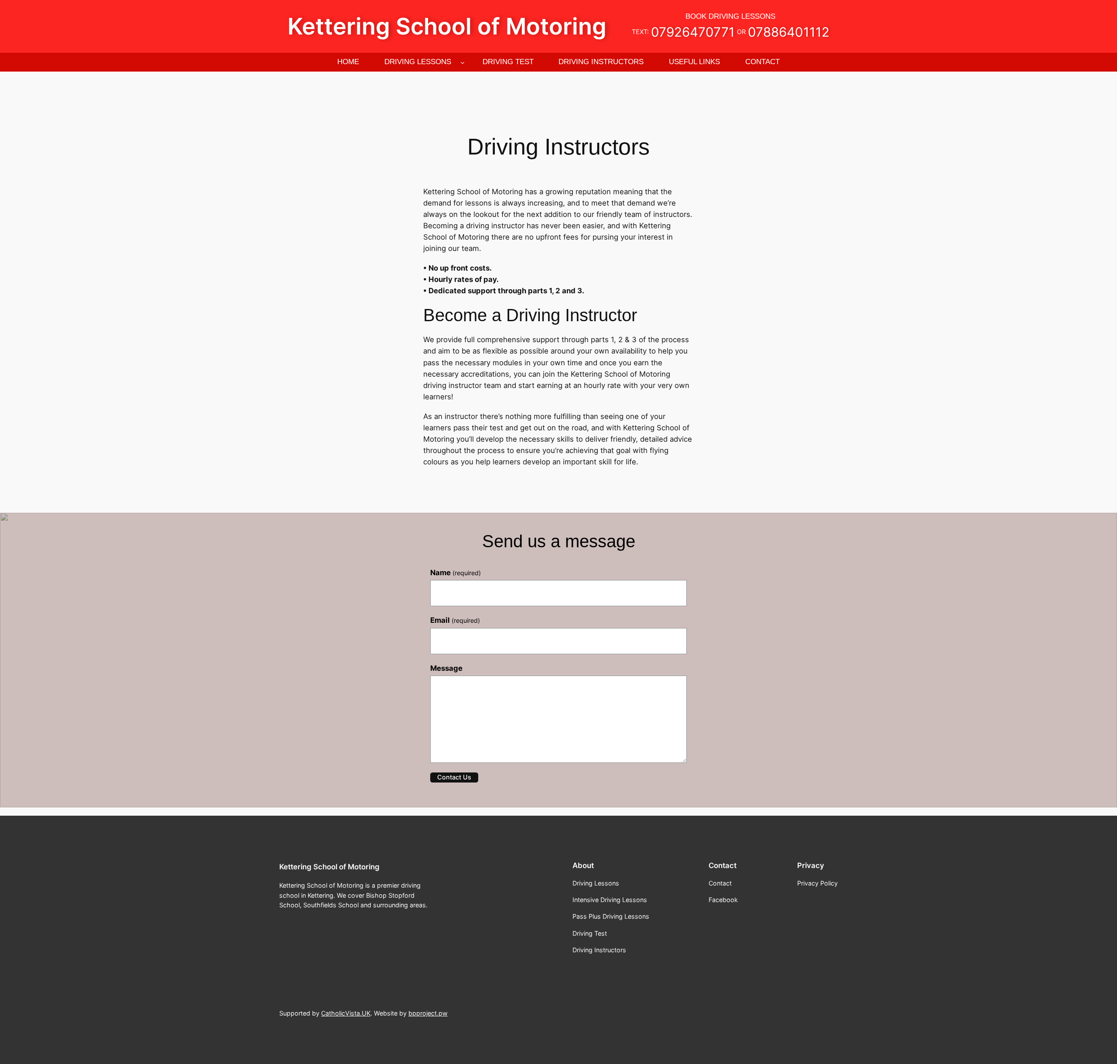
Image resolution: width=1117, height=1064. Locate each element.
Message (446, 668)
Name (455, 572)
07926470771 (693, 32)
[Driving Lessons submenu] (462, 62)
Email (455, 620)
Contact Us (454, 777)
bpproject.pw (428, 1013)
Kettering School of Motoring (447, 26)
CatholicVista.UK (345, 1013)
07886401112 (788, 32)
